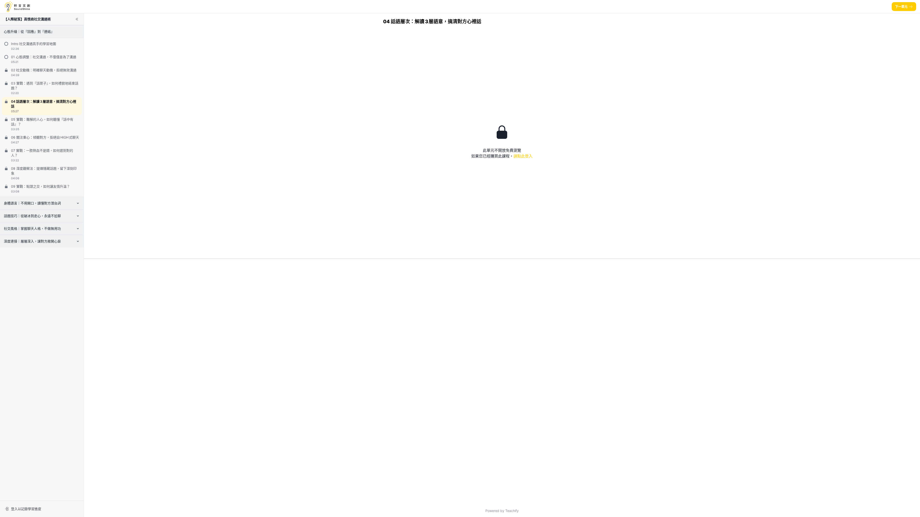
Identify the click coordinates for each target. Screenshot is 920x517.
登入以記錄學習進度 (26, 509)
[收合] (77, 19)
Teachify (512, 511)
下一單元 (901, 6)
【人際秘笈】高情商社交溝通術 (27, 19)
